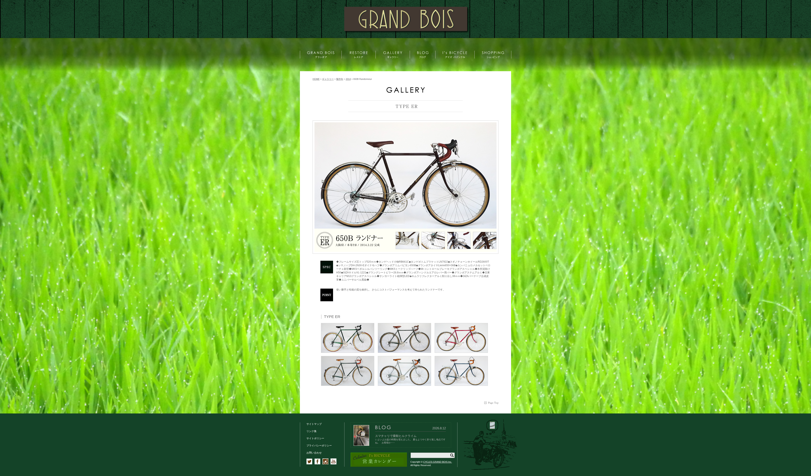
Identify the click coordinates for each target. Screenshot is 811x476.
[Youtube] (333, 463)
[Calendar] (379, 466)
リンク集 (311, 431)
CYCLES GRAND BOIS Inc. (437, 462)
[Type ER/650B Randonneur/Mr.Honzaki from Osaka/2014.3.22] (405, 175)
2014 (348, 79)
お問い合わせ (314, 452)
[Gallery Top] (405, 91)
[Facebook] (317, 463)
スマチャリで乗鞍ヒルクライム (395, 436)
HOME (316, 79)
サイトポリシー (315, 438)
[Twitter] (309, 463)
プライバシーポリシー (319, 445)
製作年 (339, 79)
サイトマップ (314, 424)
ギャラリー (328, 79)
